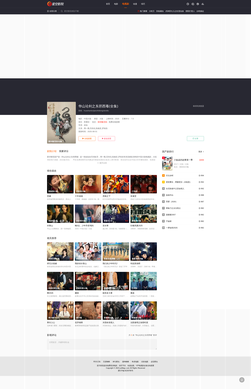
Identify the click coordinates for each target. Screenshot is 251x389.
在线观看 (87, 139)
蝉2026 (50, 293)
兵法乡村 (169, 175)
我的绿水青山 (81, 263)
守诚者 (169, 221)
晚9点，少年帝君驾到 (84, 225)
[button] (53, 151)
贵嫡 (49, 196)
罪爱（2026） (172, 202)
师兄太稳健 (52, 263)
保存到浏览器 (198, 106)
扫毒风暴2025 (136, 225)
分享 (195, 139)
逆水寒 (106, 225)
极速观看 (106, 139)
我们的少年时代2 (110, 263)
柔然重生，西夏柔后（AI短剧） (179, 182)
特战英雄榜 (135, 263)
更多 (201, 152)
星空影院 (100, 366)
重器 (132, 293)
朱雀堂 (133, 196)
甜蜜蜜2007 (171, 215)
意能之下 (106, 196)
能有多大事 (107, 293)
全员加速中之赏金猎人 (175, 189)
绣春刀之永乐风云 (173, 208)
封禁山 (50, 225)
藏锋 (77, 293)
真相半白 (169, 195)
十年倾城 (79, 196)
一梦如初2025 (172, 228)
